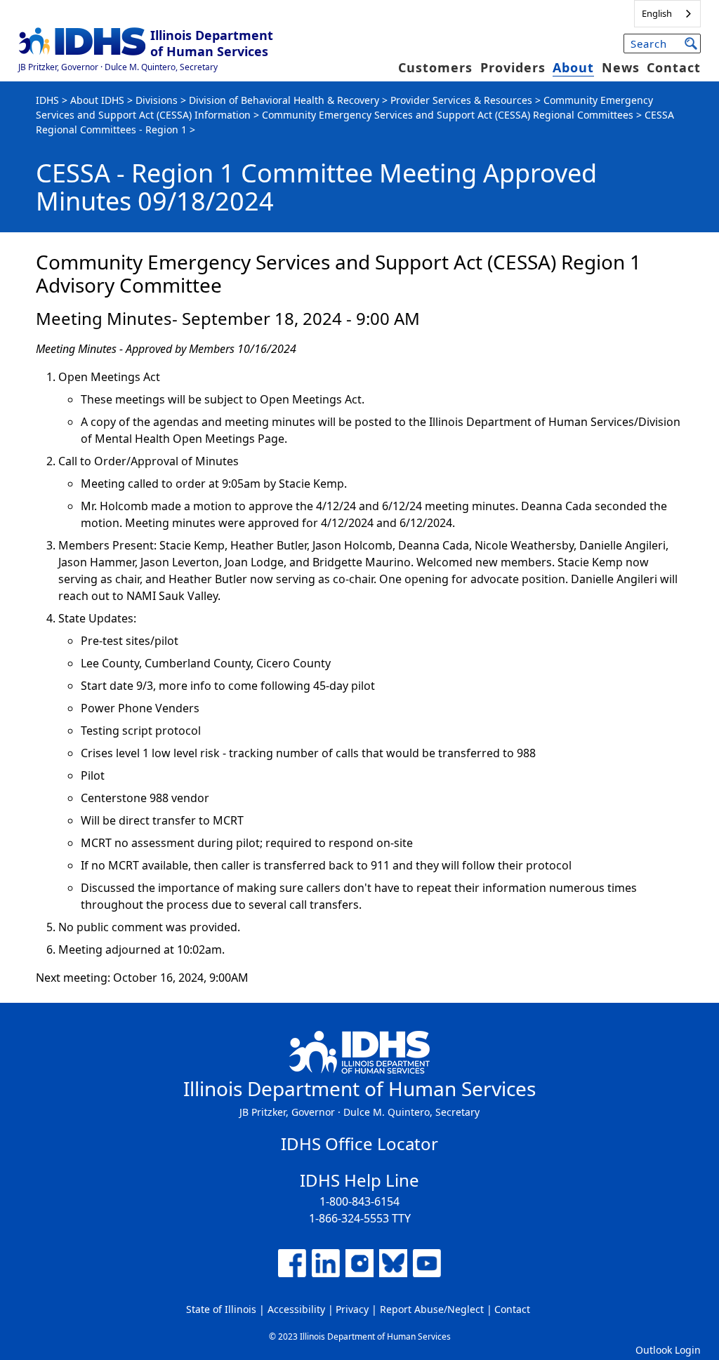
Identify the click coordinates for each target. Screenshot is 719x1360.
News (621, 67)
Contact (674, 67)
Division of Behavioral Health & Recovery (284, 100)
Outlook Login (668, 1349)
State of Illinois (221, 1309)
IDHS (47, 100)
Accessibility (296, 1309)
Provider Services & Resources (461, 100)
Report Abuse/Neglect (432, 1309)
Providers (513, 67)
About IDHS (97, 100)
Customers (435, 67)
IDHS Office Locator (359, 1143)
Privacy (352, 1309)
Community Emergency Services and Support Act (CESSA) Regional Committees (447, 114)
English (657, 13)
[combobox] (667, 13)
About (573, 67)
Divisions (157, 100)
